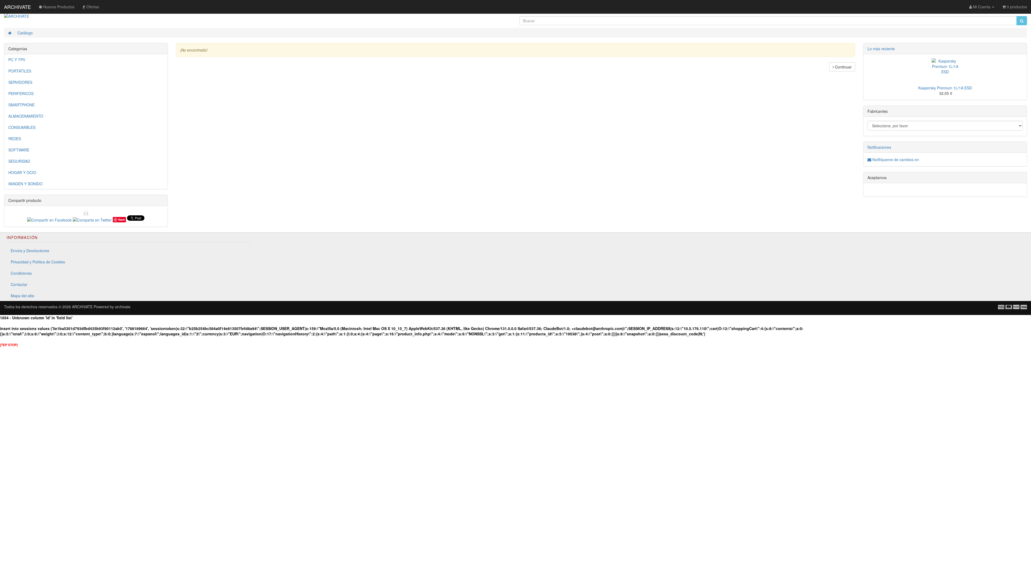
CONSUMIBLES (21, 127)
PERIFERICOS (21, 93)
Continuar (843, 67)
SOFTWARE (18, 150)
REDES (14, 138)
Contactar (19, 284)
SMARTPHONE (21, 104)
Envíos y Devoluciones (30, 250)
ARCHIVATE (17, 6)
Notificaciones (879, 147)
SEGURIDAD (19, 161)
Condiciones (21, 273)
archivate (122, 306)
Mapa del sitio (22, 295)
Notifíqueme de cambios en (895, 159)
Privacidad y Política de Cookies (38, 261)
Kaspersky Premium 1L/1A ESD (945, 87)
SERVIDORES (20, 82)
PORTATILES (19, 71)
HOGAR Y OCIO (22, 172)
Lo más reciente (881, 48)
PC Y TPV (16, 59)
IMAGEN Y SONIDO (25, 183)
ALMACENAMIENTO (25, 116)
